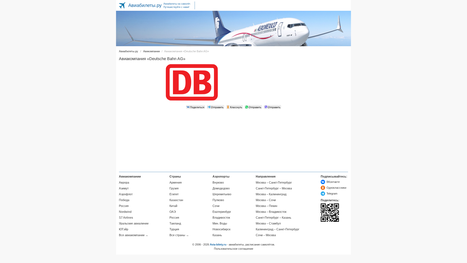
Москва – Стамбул (268, 223)
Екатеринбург (222, 211)
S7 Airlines (126, 217)
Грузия (174, 188)
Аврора (124, 182)
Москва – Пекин (266, 205)
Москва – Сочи (266, 200)
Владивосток (221, 217)
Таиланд (175, 223)
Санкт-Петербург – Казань (273, 217)
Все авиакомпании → (133, 235)
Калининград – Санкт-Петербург (277, 229)
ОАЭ (172, 211)
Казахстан (176, 200)
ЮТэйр (123, 229)
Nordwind (125, 211)
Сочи (216, 205)
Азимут (124, 188)
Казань (217, 235)
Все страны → (179, 235)
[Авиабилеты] (122, 5)
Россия (124, 205)
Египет (174, 194)
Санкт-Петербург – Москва (274, 188)
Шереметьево (222, 194)
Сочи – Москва (266, 235)
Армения (175, 182)
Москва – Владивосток (271, 211)
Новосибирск (221, 229)
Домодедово (221, 188)
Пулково (218, 200)
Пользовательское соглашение (233, 248)
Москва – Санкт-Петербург (274, 182)
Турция (174, 229)
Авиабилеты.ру (145, 5)
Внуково (218, 182)
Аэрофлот (126, 194)
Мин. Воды (220, 223)
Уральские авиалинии (133, 223)
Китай (173, 205)
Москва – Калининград (271, 194)
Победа (124, 200)
